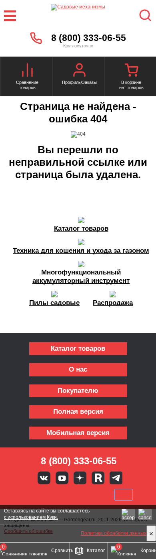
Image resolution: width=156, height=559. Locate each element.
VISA (24, 494)
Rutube (98, 478)
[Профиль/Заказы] (79, 71)
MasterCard (51, 494)
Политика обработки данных (113, 533)
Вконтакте (44, 478)
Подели (87, 494)
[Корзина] (131, 71)
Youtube (62, 478)
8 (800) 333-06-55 (88, 38)
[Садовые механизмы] (77, 16)
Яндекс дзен (80, 478)
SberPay (123, 495)
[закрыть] (151, 533)
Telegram (116, 478)
